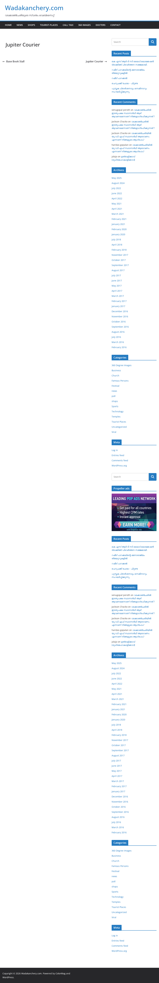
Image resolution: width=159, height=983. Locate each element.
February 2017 (119, 301)
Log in (115, 450)
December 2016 (120, 311)
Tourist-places (49, 24)
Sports (115, 406)
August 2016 (118, 331)
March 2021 (118, 213)
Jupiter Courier (94, 61)
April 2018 (117, 244)
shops (115, 401)
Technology (117, 411)
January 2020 (118, 234)
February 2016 (119, 347)
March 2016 (118, 342)
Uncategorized (119, 426)
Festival (115, 385)
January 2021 (118, 224)
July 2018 (116, 239)
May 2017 (117, 285)
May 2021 (117, 203)
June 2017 (117, 280)
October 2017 (119, 260)
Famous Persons (120, 380)
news (114, 390)
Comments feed (120, 460)
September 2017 (120, 265)
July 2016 (116, 336)
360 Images (84, 24)
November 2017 (120, 254)
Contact (115, 24)
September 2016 (120, 326)
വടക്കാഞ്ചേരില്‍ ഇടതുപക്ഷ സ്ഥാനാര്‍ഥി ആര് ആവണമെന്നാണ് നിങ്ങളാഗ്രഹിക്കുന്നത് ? (133, 113)
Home (8, 24)
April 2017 (117, 290)
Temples (116, 416)
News (20, 24)
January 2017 (118, 306)
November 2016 (120, 316)
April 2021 (117, 208)
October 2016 (119, 321)
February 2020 (119, 229)
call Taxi (68, 24)
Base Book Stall (15, 61)
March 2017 (118, 295)
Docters (100, 24)
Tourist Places (119, 421)
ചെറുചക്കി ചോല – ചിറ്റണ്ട (125, 83)
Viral (114, 431)
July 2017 (116, 275)
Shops (31, 24)
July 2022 (116, 188)
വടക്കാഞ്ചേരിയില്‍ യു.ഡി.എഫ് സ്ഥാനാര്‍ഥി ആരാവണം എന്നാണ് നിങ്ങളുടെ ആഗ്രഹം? (131, 136)
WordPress (8, 977)
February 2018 (119, 249)
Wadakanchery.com (34, 7)
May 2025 (117, 177)
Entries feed (118, 455)
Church (115, 375)
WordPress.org (119, 465)
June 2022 (117, 193)
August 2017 (118, 270)
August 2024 (118, 183)
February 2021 (119, 218)
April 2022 (117, 198)
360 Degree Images (122, 365)
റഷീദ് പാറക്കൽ (119, 78)
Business (116, 370)
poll (114, 396)
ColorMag (61, 973)
